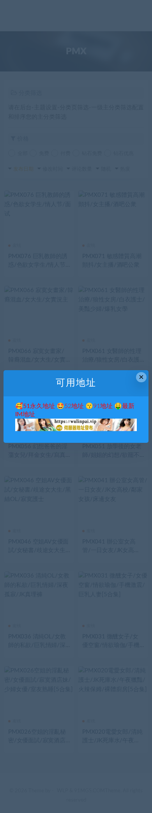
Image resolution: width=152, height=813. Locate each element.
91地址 (103, 406)
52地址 (74, 406)
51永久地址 (39, 406)
